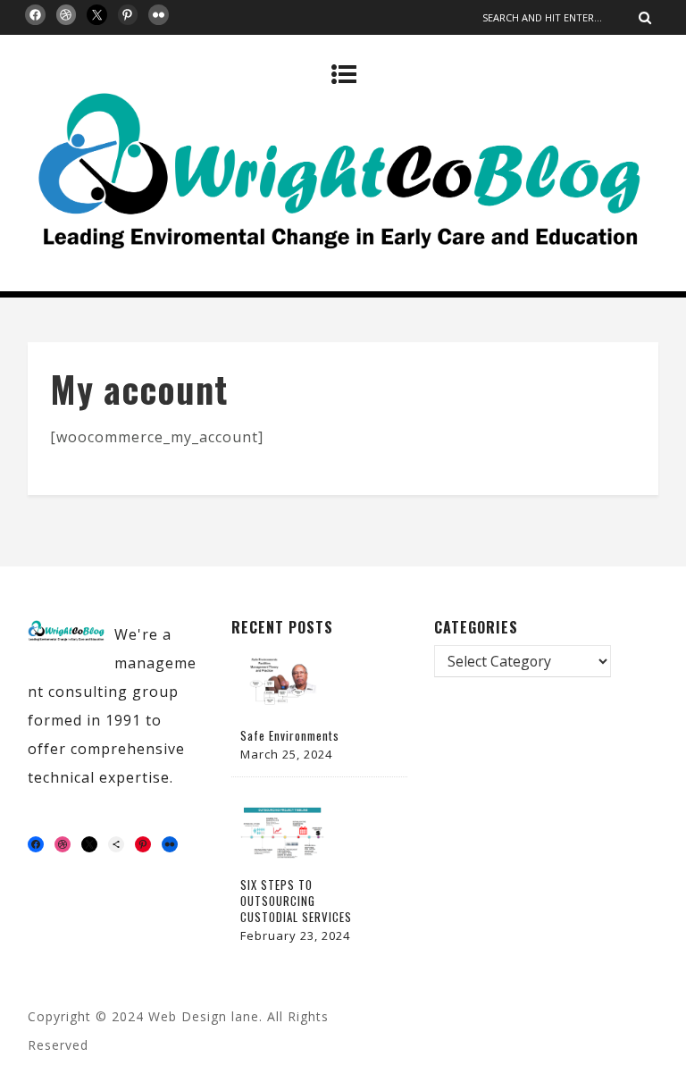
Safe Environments (289, 735)
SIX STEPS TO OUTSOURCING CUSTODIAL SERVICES (296, 901)
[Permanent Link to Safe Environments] (285, 711)
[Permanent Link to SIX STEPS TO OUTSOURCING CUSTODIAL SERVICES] (285, 860)
